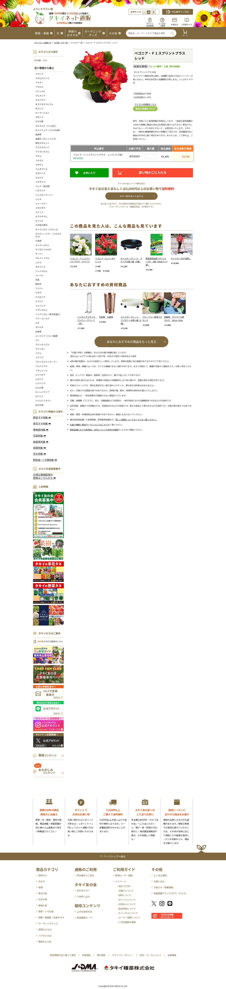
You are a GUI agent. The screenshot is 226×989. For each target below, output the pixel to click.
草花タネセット (42, 143)
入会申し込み (83, 896)
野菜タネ (42, 875)
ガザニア (39, 117)
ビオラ (38, 292)
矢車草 (38, 331)
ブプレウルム (41, 309)
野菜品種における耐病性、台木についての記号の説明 (94, 429)
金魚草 (38, 134)
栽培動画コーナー (85, 917)
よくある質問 (160, 875)
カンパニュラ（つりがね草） (48, 130)
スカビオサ (40, 207)
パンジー (39, 288)
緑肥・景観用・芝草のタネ (51, 917)
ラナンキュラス (42, 344)
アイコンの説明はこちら (145, 104)
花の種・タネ (40, 60)
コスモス (39, 160)
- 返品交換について (126, 908)
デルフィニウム (42, 258)
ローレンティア (42, 391)
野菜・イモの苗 (46, 911)
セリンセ (39, 220)
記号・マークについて (150, 955)
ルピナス (39, 379)
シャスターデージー (44, 194)
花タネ (41, 881)
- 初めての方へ (124, 886)
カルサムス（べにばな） (46, 125)
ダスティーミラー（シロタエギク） (48, 235)
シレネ (38, 199)
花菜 (37, 279)
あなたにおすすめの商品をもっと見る (131, 341)
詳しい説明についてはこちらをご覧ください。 (136, 419)
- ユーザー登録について (128, 917)
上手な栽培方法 (84, 911)
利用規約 (86, 955)
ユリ (37, 340)
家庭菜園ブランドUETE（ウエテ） (171, 893)
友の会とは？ (83, 890)
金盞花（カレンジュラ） (46, 138)
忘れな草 (39, 405)
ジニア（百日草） (43, 186)
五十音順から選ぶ (44, 68)
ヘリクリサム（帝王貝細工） (48, 314)
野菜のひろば (44, 929)
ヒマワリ (39, 301)
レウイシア (40, 383)
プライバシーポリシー (122, 955)
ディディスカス (42, 245)
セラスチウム (42, 216)
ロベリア (39, 396)
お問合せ (174, 24)
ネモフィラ (40, 266)
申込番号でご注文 (85, 875)
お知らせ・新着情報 (163, 887)
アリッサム (40, 91)
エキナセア (40, 99)
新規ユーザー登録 (124, 875)
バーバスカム (41, 271)
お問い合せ (159, 881)
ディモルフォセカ (43, 249)
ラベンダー (40, 348)
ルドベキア (40, 374)
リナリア (39, 357)
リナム (38, 353)
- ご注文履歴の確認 (126, 922)
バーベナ (39, 275)
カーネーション (42, 112)
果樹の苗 (42, 905)
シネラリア (40, 190)
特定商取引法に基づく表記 (63, 955)
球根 (40, 887)
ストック (39, 212)
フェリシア (40, 305)
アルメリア (40, 95)
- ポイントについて (126, 899)
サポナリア (40, 173)
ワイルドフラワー (43, 400)
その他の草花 (41, 225)
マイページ (120, 881)
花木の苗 (42, 899)
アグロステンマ (42, 78)
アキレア (39, 73)
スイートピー (41, 203)
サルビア (39, 177)
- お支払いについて (126, 904)
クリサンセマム (42, 151)
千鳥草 (38, 240)
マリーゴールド (42, 318)
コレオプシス (41, 169)
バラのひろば (44, 935)
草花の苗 (42, 893)
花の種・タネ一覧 (61, 42)
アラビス (39, 86)
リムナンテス (41, 366)
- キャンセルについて (127, 913)
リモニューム (41, 370)
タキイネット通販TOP (42, 42)
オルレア (39, 108)
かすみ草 (39, 121)
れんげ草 (39, 387)
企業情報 (172, 955)
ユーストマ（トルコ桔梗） (47, 335)
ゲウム (38, 155)
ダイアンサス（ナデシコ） (47, 229)
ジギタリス (40, 181)
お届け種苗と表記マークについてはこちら (89, 424)
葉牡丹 (38, 284)
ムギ (37, 322)
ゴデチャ (39, 164)
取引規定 (101, 955)
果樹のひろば (44, 941)
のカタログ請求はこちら (50, 641)
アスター (39, 82)
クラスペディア (42, 147)
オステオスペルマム (44, 104)
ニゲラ (38, 262)
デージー (39, 253)
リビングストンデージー (46, 361)
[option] (82, 251)
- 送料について (124, 895)
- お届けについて (125, 890)
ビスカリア (40, 297)
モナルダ (39, 327)
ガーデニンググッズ (48, 923)
